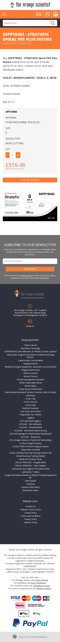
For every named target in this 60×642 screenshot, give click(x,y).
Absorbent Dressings (30, 348)
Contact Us (31, 506)
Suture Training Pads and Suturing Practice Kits (30, 452)
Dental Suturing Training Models (30, 456)
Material (11, 117)
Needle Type (13, 138)
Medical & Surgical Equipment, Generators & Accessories (30, 366)
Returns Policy (30, 522)
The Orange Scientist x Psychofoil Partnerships (31, 440)
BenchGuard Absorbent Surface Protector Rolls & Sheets (30, 392)
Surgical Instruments (30, 370)
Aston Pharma (41, 580)
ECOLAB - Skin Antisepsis (30, 424)
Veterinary (30, 395)
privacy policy (26, 275)
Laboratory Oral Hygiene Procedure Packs (31, 468)
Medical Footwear (30, 408)
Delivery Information (30, 487)
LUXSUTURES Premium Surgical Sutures (31, 446)
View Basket (30, 480)
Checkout (30, 484)
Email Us (30, 326)
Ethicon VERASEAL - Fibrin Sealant (30, 465)
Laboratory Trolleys (30, 472)
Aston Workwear (38, 583)
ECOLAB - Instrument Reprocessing (31, 430)
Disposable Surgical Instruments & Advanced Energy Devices (30, 355)
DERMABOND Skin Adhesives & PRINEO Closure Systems (30, 351)
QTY (8, 149)
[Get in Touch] (39, 14)
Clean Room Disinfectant (30, 389)
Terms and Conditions (31, 516)
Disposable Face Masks (30, 414)
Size (8, 128)
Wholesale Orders (31, 490)
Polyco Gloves (30, 345)
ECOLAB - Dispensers (30, 437)
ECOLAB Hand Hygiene (30, 421)
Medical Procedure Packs (30, 459)
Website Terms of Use (31, 509)
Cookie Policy (31, 512)
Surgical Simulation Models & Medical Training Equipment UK (31, 476)
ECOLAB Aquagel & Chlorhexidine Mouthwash (30, 433)
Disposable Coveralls (30, 449)
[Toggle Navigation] (4, 14)
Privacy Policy (31, 519)
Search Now (53, 23)
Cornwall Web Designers (37, 637)
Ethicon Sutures (31, 373)
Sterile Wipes (30, 386)
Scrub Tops (31, 398)
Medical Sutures (44, 588)
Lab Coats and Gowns (31, 411)
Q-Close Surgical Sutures (31, 443)
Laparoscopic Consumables (30, 360)
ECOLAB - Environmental (30, 427)
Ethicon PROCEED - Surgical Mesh (30, 462)
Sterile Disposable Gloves (30, 382)
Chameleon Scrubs (41, 585)
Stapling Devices (30, 363)
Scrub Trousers (31, 401)
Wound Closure (31, 376)
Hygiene (30, 417)
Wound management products (31, 379)
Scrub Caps (31, 405)
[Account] (47, 14)
